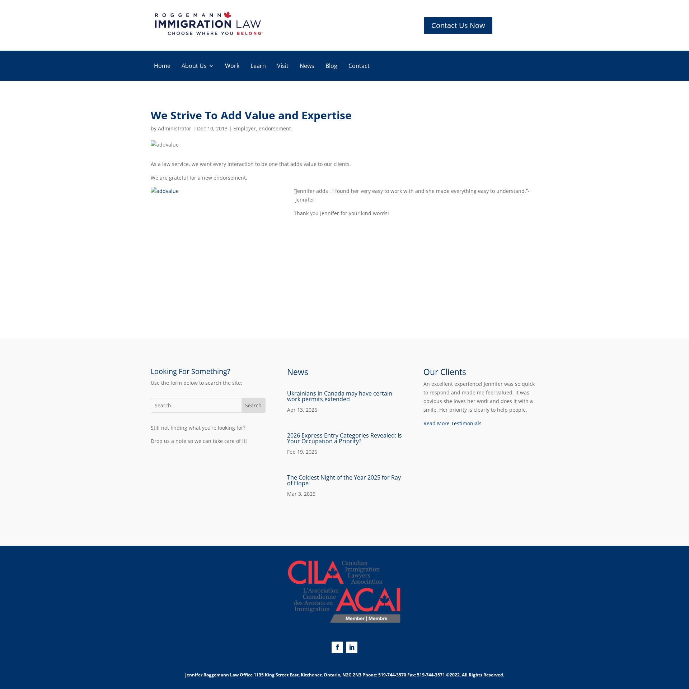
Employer (244, 128)
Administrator (174, 128)
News (307, 66)
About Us (194, 66)
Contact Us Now (458, 25)
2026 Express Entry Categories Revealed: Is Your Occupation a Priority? (344, 438)
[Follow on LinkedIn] (351, 647)
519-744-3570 (392, 675)
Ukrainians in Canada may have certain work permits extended (339, 396)
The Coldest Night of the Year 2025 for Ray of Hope (344, 480)
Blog (331, 66)
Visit (283, 66)
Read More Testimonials (452, 423)
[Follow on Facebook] (337, 647)
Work (232, 66)
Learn (258, 66)
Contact (359, 66)
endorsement (275, 128)
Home (162, 66)
